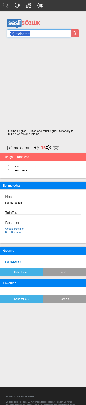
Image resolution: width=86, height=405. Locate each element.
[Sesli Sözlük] (6, 6)
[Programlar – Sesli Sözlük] (41, 6)
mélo (16, 166)
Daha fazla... (21, 272)
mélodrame (20, 170)
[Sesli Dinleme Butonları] (46, 149)
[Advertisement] (43, 84)
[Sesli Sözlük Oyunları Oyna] (29, 6)
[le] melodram (13, 261)
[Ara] (75, 33)
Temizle (64, 272)
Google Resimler (14, 228)
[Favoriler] (55, 150)
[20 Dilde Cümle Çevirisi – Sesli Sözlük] (17, 6)
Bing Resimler (13, 232)
